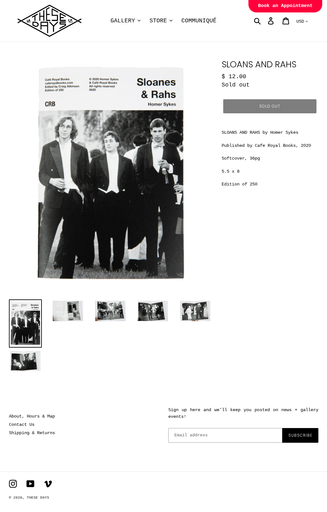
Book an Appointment (285, 6)
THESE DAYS (38, 498)
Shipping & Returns (32, 432)
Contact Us (21, 424)
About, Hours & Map (32, 416)
